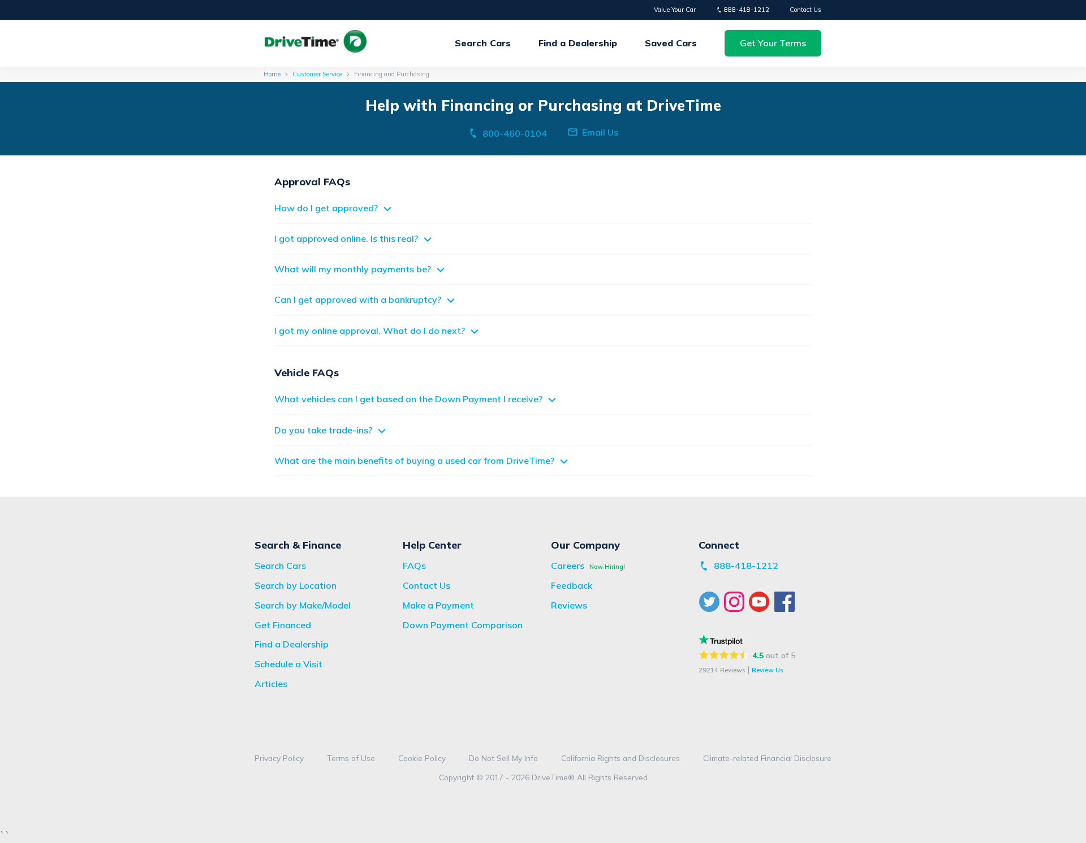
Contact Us (805, 10)
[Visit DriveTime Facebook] (786, 602)
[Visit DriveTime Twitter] (711, 602)
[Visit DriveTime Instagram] (735, 602)
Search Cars (483, 43)
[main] (543, 282)
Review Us (767, 670)
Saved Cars (671, 43)
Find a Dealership (577, 43)
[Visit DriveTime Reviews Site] (720, 640)
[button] (773, 43)
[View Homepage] (316, 43)
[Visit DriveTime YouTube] (761, 602)
